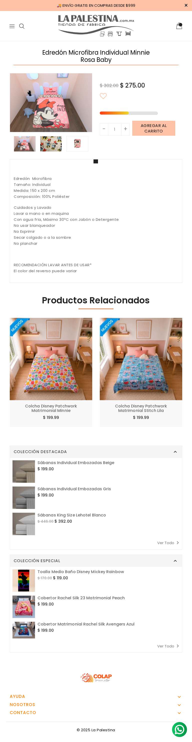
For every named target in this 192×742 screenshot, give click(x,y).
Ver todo (169, 543)
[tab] (95, 161)
